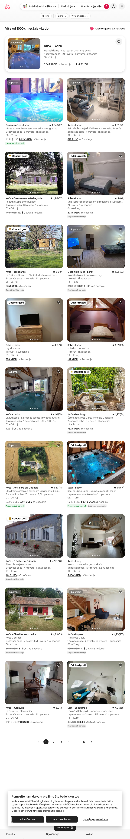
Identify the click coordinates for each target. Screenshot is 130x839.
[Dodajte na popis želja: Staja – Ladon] (120, 445)
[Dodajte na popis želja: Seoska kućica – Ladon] (58, 82)
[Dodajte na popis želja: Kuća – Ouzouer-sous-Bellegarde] (58, 155)
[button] (50, 64)
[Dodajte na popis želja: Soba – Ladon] (120, 155)
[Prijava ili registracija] (113, 6)
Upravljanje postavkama (95, 819)
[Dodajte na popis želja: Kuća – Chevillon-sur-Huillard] (58, 591)
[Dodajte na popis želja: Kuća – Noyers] (120, 591)
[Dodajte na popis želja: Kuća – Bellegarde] (58, 229)
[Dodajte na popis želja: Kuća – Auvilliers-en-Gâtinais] (58, 445)
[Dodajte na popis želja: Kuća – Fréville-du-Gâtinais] (58, 518)
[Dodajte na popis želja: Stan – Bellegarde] (120, 664)
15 (84, 741)
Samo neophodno (61, 819)
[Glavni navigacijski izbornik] (122, 6)
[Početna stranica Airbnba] (7, 6)
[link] (39, 741)
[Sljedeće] (91, 741)
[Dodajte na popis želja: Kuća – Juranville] (58, 664)
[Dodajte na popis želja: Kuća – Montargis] (120, 371)
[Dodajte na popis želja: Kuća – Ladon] (120, 82)
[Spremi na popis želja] (118, 41)
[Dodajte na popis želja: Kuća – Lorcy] (120, 518)
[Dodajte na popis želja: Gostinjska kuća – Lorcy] (120, 229)
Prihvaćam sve (27, 819)
